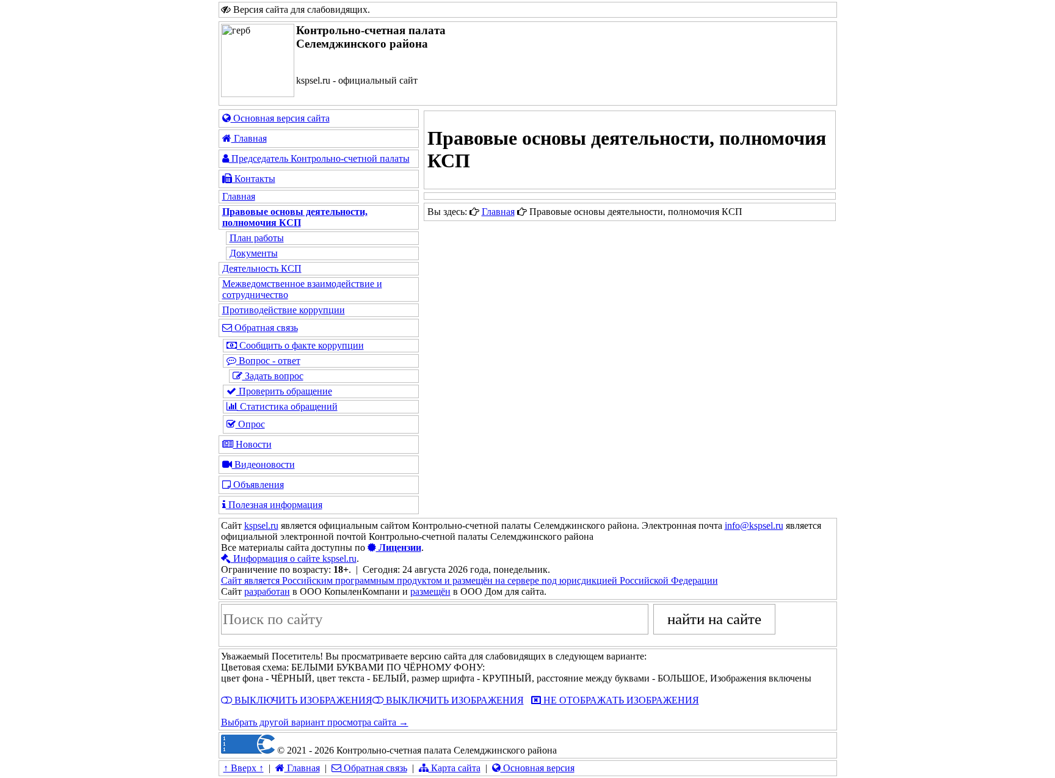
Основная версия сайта (280, 118)
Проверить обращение (284, 391)
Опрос (250, 424)
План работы (257, 238)
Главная (249, 138)
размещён (430, 591)
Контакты (253, 178)
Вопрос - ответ (268, 360)
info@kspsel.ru (754, 525)
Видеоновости (263, 464)
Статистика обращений (287, 406)
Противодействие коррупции (283, 310)
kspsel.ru (261, 525)
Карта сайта (454, 768)
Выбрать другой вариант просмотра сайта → (314, 722)
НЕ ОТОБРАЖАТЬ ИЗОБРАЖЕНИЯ (620, 700)
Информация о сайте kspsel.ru (294, 558)
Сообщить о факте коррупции (300, 345)
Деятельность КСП (262, 268)
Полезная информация (274, 505)
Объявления (257, 484)
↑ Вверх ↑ (243, 768)
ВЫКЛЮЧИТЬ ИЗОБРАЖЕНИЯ (302, 700)
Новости (252, 444)
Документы (254, 253)
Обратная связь (265, 327)
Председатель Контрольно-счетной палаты (319, 158)
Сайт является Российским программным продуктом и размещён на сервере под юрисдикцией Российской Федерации (469, 580)
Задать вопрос (272, 376)
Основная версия (538, 768)
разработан (267, 591)
